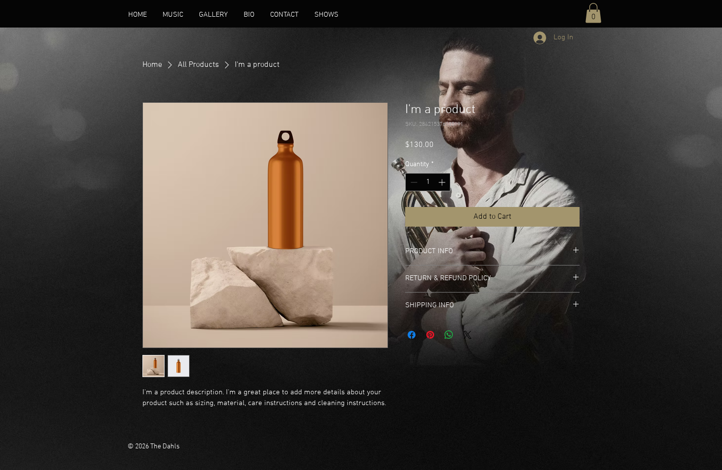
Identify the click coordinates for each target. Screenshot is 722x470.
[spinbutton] (428, 182)
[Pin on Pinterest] (430, 335)
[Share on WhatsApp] (449, 335)
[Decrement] (413, 182)
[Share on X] (467, 335)
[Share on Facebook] (411, 335)
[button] (593, 13)
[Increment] (443, 182)
